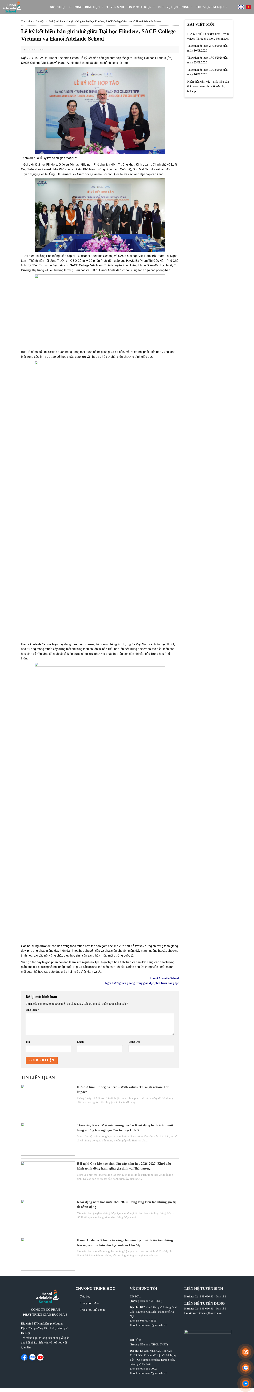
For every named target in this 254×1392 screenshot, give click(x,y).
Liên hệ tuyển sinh (203, 1288)
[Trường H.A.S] (18, 7)
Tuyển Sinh (115, 7)
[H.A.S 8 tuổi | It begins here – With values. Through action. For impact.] (48, 1100)
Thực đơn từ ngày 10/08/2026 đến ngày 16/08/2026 (207, 72)
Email (80, 1041)
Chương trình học (84, 7)
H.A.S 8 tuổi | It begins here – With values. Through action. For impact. (208, 36)
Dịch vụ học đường (173, 7)
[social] (24, 1357)
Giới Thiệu (58, 7)
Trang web (134, 1041)
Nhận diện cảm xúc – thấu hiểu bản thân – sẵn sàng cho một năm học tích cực (208, 86)
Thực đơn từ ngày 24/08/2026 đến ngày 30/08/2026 (207, 48)
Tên (28, 1041)
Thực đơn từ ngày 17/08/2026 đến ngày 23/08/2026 (207, 60)
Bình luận (32, 1009)
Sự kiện (40, 21)
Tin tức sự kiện (139, 7)
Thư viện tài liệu (210, 7)
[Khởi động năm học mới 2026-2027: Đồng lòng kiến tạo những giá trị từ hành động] (48, 1215)
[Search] (232, 7)
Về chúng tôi (143, 1288)
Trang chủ (26, 21)
